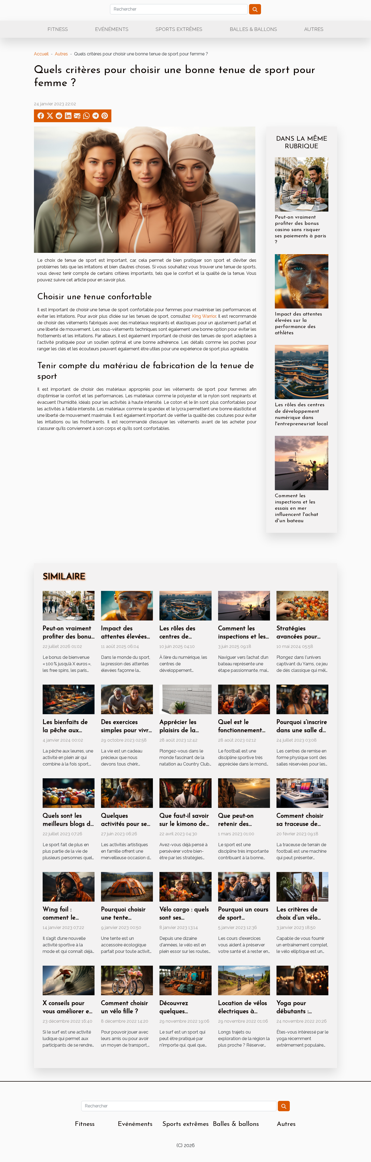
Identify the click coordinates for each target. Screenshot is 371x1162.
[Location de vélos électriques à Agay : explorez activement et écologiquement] (244, 980)
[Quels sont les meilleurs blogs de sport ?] (69, 792)
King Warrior (204, 316)
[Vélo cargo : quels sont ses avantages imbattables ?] (185, 886)
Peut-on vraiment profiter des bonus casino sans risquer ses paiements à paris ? (300, 230)
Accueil (41, 53)
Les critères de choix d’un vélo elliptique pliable (300, 918)
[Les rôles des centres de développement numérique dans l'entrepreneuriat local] (301, 371)
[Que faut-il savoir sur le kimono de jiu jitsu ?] (185, 792)
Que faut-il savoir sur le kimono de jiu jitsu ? (184, 824)
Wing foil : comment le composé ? (59, 918)
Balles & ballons (253, 29)
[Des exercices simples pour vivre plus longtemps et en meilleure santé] (127, 699)
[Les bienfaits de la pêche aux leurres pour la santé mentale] (69, 699)
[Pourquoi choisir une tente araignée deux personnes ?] (127, 886)
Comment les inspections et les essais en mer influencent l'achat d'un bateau (296, 508)
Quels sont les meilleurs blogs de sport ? (68, 824)
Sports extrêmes (179, 29)
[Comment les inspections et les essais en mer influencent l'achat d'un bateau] (301, 462)
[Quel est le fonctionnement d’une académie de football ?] (244, 699)
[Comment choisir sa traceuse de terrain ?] (302, 792)
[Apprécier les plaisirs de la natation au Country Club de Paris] (185, 699)
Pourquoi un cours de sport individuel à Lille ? (244, 918)
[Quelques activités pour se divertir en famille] (127, 792)
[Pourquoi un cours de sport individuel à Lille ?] (244, 886)
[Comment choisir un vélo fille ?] (127, 980)
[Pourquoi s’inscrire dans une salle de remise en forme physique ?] (302, 699)
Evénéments (111, 29)
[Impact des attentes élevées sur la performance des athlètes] (301, 281)
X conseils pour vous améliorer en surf (68, 1011)
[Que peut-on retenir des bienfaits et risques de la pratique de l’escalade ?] (244, 792)
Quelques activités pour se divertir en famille (126, 824)
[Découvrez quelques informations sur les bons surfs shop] (185, 980)
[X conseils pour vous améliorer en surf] (69, 980)
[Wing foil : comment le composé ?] (69, 886)
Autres (313, 29)
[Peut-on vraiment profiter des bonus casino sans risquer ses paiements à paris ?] (301, 184)
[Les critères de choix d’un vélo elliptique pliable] (302, 886)
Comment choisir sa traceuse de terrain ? (299, 824)
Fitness (58, 29)
